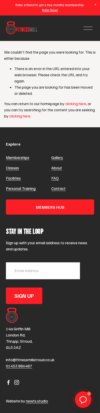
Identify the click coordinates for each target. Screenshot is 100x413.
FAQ (55, 178)
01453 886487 (19, 365)
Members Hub (50, 207)
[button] (95, 4)
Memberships (17, 157)
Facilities (13, 178)
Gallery (57, 157)
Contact (58, 188)
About (56, 167)
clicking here (75, 103)
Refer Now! (50, 10)
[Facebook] (8, 382)
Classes (12, 167)
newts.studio (37, 400)
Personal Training (21, 188)
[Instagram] (16, 382)
